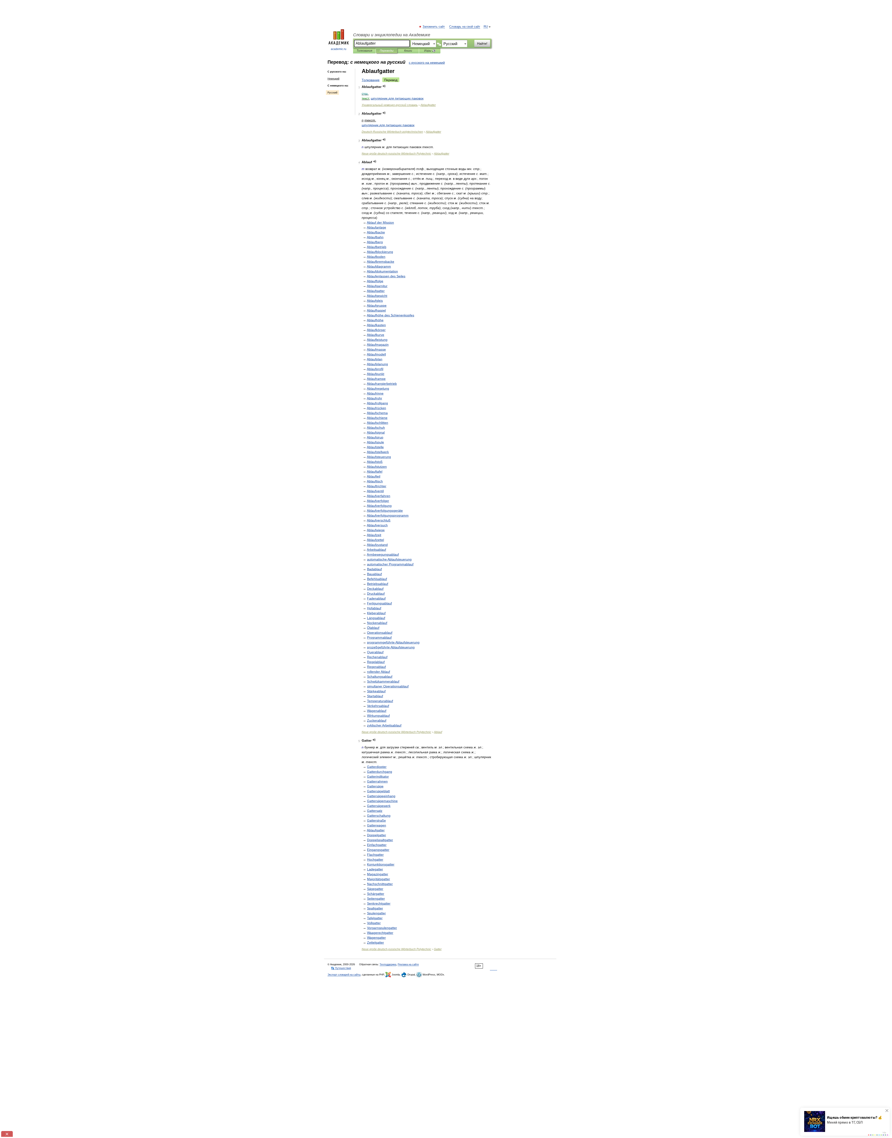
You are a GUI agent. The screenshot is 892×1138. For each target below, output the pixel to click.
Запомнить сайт (434, 26)
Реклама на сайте (408, 964)
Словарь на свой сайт (464, 26)
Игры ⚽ (430, 50)
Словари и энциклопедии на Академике (391, 35)
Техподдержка (388, 964)
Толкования (364, 50)
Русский (332, 92)
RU (486, 26)
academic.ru (338, 49)
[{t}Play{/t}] (384, 86)
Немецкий (333, 78)
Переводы (387, 50)
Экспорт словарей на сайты (344, 974)
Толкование (371, 80)
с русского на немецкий (427, 62)
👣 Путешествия (341, 968)
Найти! (482, 43)
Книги (408, 50)
